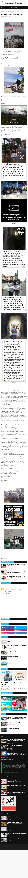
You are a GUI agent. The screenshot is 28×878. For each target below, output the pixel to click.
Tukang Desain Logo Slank (13, 651)
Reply (6, 593)
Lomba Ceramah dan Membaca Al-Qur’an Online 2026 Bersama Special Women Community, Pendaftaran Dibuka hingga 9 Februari (16, 753)
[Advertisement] (14, 864)
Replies (7, 595)
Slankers (5, 11)
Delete (9, 593)
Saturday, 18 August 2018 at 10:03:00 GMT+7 (13, 589)
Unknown (7, 588)
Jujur (8, 662)
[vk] (20, 633)
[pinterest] (7, 630)
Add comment (8, 599)
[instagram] (20, 630)
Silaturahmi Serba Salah (12, 656)
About (14, 846)
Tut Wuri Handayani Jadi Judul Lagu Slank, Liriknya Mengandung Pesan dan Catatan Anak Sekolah (16, 566)
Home (2, 11)
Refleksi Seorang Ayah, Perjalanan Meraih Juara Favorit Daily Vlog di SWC (16, 780)
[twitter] (20, 627)
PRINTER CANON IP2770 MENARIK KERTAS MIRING (15, 641)
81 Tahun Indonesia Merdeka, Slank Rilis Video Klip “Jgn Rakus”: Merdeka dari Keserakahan (16, 740)
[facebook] (7, 627)
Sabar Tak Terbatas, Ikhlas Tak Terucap (16, 785)
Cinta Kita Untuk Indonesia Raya (14, 722)
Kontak (17, 846)
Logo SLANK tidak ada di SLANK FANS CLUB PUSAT (16, 646)
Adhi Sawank (4, 16)
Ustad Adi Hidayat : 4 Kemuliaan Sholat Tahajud (12, 683)
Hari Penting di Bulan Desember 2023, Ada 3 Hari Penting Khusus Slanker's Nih (16, 577)
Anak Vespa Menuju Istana (13, 728)
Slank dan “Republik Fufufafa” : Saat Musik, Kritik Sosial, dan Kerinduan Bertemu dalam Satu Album (16, 747)
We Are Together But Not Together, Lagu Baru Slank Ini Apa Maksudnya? (16, 571)
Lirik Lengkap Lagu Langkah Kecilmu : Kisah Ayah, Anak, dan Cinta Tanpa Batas (16, 823)
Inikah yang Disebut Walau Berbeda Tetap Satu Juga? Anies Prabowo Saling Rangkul (16, 718)
